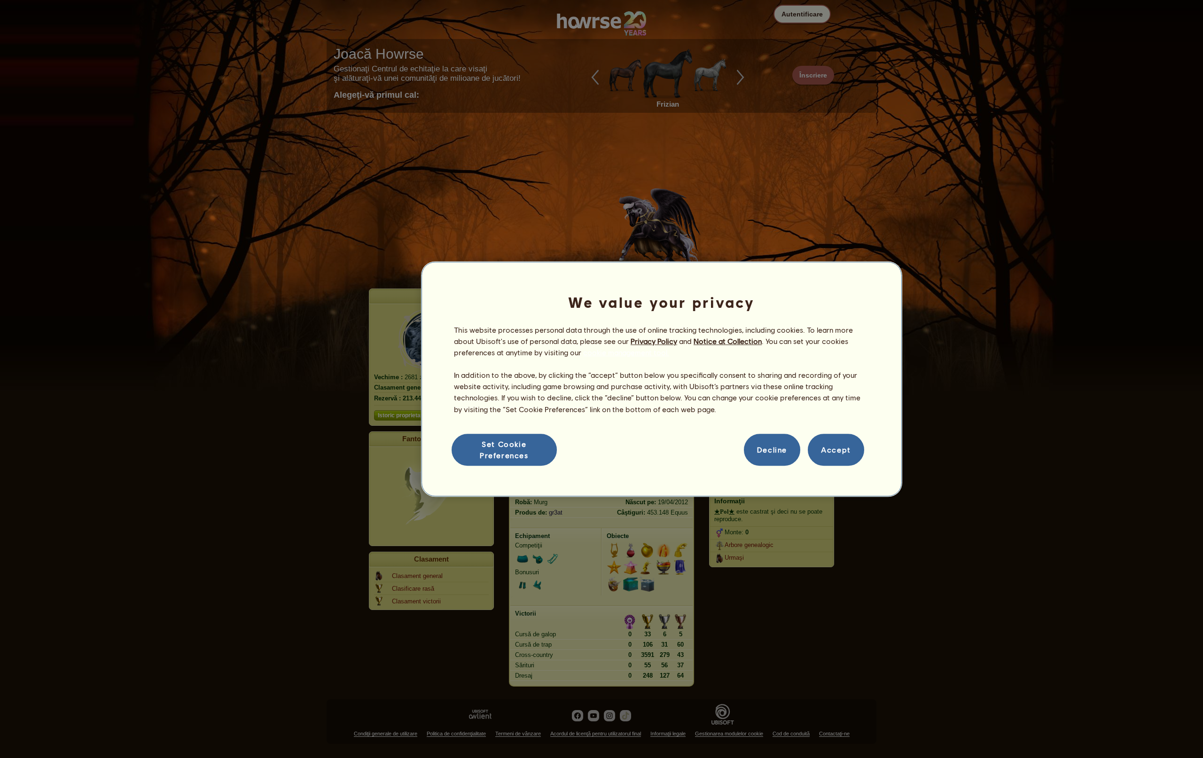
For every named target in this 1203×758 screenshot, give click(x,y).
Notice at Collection (728, 340)
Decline (772, 449)
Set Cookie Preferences (504, 449)
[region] (661, 379)
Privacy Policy (654, 340)
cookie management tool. (626, 352)
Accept (836, 449)
